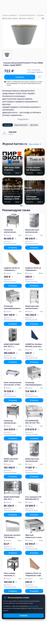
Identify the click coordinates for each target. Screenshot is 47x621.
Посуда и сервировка (9, 15)
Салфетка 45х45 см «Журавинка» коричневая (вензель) (34, 269)
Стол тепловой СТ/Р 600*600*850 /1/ (33, 498)
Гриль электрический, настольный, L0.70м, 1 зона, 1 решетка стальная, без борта (13, 383)
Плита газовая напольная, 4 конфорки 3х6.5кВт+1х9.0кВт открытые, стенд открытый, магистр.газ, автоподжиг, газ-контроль (11, 574)
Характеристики (20, 125)
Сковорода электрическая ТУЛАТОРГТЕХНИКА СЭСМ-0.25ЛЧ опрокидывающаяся (12, 422)
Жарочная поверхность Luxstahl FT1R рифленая (34, 536)
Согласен (23, 615)
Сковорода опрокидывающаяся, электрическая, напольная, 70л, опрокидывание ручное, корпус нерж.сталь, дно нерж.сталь (33, 383)
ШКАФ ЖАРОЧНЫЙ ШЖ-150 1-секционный (11, 498)
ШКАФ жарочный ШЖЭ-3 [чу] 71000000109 (11, 460)
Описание (7, 125)
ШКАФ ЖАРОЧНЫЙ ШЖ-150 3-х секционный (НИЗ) (11, 345)
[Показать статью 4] (26, 205)
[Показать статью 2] (23, 205)
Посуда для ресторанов (27, 15)
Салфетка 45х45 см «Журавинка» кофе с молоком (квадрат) (33, 574)
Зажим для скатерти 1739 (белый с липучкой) (12, 536)
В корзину (20, 77)
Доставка (34, 125)
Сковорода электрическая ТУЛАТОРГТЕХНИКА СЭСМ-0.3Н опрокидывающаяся (12, 231)
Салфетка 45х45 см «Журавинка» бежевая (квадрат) (12, 269)
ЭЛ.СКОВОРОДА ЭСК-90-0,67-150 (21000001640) (32, 422)
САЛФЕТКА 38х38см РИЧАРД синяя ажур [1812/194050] (33, 345)
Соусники (40, 15)
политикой (33, 606)
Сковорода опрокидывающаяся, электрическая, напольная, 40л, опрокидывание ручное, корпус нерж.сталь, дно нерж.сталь (12, 307)
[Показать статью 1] (21, 205)
